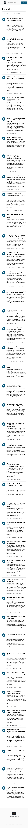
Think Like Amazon (11, 2)
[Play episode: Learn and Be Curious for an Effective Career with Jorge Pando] (3, 176)
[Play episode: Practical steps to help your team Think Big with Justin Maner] (3, 751)
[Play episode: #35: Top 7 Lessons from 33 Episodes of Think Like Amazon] (3, 138)
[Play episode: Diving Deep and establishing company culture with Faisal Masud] (3, 405)
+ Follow (24, 2)
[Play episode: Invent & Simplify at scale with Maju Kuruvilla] (3, 635)
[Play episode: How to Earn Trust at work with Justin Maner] (3, 311)
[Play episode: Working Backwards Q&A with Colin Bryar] (3, 523)
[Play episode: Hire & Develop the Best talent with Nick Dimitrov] (3, 654)
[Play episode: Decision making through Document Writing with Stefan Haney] (3, 711)
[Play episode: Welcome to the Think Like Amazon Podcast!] (3, 788)
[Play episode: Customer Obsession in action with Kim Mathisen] (3, 598)
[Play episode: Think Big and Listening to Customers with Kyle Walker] (3, 386)
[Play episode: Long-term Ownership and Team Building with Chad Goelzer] (3, 328)
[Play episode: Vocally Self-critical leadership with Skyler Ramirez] (3, 617)
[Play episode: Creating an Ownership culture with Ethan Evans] (3, 561)
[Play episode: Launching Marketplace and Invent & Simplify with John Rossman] (3, 444)
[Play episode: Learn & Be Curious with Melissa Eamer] (3, 366)
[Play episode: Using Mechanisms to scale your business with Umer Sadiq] (3, 272)
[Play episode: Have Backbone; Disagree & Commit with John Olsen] (3, 542)
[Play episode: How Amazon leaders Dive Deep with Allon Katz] (3, 580)
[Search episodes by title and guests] (4, 13)
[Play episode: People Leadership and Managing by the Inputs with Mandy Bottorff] (3, 291)
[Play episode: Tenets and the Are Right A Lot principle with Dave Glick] (3, 692)
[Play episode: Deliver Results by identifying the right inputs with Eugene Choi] (3, 769)
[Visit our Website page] (14, 820)
